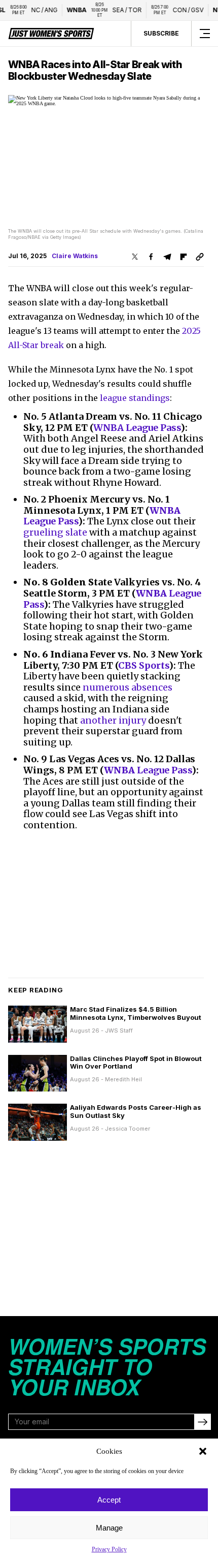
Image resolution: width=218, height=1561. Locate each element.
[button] (203, 1451)
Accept (109, 1499)
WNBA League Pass (136, 427)
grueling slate (55, 532)
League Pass (148, 770)
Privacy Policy (109, 1549)
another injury (113, 720)
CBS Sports (143, 665)
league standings (135, 398)
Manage (109, 1527)
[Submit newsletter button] (202, 1421)
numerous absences (127, 687)
